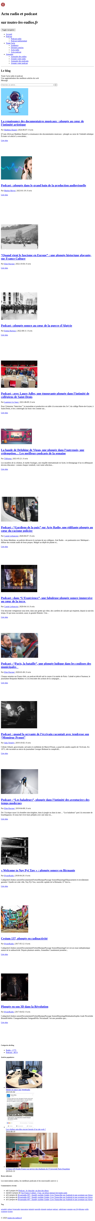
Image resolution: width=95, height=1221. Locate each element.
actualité (4, 1209)
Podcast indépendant (19, 41)
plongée (43, 1209)
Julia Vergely (9, 743)
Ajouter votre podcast (19, 63)
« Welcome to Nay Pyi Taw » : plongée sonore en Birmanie (38, 870)
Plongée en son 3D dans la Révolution (24, 1006)
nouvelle (37, 1209)
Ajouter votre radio (18, 59)
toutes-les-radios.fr (14, 1218)
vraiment (4, 1211)
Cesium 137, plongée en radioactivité (24, 938)
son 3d (75, 1209)
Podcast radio (16, 39)
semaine (70, 1209)
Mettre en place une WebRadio (18, 1090)
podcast (49, 1209)
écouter (10, 1211)
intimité (31, 1209)
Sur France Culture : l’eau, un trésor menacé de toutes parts (44, 1193)
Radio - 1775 (11, 1050)
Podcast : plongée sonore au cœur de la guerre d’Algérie (36, 325)
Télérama (8, 459)
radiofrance (63, 1209)
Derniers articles (17, 48)
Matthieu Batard (10, 130)
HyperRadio (9, 876)
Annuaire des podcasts (19, 61)
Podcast (9, 36)
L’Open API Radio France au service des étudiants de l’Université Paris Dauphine (38, 1169)
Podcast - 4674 (12, 1052)
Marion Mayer (10, 191)
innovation (24, 1209)
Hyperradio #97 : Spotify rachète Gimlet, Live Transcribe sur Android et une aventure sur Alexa (55, 1195)
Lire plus (4, 140)
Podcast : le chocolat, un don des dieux (33, 1191)
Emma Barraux (10, 331)
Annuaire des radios (18, 56)
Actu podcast (16, 52)
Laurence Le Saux (11, 402)
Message (4, 80)
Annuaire (9, 54)
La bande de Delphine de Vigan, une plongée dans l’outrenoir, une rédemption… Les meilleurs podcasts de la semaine (42, 451)
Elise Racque (9, 264)
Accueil (9, 34)
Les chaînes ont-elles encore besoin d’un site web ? (26, 1129)
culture (9, 1209)
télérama (81, 1209)
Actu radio (15, 50)
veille (87, 1209)
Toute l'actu (10, 43)
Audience (14, 45)
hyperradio (16, 1209)
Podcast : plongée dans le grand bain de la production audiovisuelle (43, 185)
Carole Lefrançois (11, 536)
